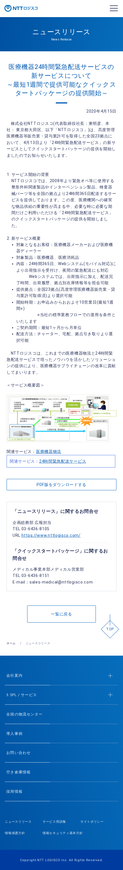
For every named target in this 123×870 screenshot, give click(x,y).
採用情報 (14, 791)
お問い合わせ (18, 753)
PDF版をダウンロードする (61, 484)
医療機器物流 (48, 451)
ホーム (11, 643)
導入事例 (14, 733)
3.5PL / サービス (21, 695)
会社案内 (14, 675)
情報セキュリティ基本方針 (63, 833)
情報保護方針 (15, 833)
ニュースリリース (18, 822)
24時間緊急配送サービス (62, 461)
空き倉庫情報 (18, 772)
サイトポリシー (92, 822)
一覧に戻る (61, 614)
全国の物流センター (24, 714)
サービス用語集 (54, 822)
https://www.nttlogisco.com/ (51, 535)
